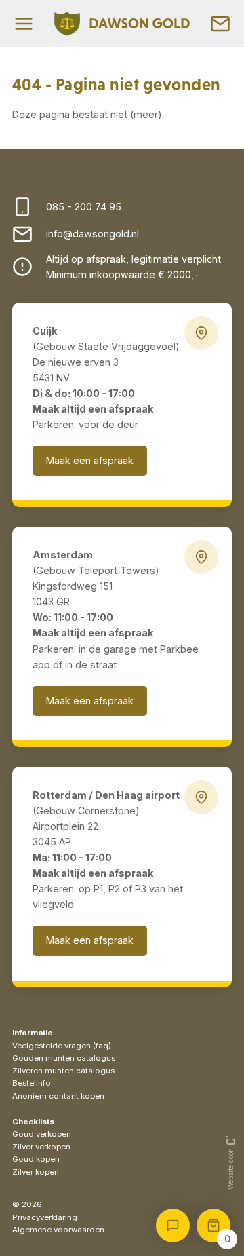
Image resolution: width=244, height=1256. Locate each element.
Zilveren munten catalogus (63, 1071)
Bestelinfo (31, 1083)
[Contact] (220, 24)
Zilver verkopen (41, 1147)
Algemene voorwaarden (58, 1229)
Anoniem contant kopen (58, 1096)
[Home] (122, 24)
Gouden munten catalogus (63, 1058)
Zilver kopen (35, 1172)
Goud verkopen (41, 1134)
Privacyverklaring (44, 1217)
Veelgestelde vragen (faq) (61, 1045)
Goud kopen (36, 1159)
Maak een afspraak (90, 460)
